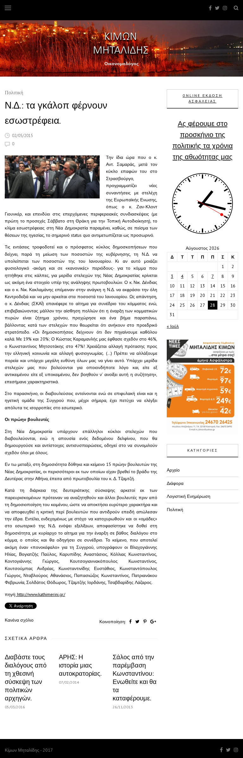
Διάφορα (175, 483)
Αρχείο (173, 470)
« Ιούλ (173, 326)
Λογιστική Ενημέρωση (188, 496)
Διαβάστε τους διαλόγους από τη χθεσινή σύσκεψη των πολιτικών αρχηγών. (26, 677)
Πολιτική (14, 93)
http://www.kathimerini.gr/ (40, 594)
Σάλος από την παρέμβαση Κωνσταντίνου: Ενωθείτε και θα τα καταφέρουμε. (135, 677)
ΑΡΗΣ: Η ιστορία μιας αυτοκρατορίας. (80, 665)
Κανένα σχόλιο (19, 620)
